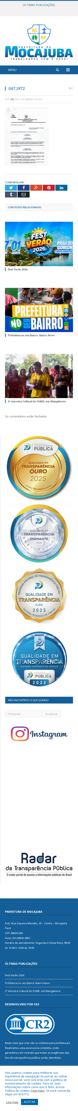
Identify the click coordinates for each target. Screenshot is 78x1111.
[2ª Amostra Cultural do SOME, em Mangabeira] (39, 376)
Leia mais (37, 1090)
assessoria (32, 1048)
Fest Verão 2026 (18, 269)
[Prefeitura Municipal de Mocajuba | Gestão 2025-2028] (39, 41)
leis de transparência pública (22, 1057)
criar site (29, 1043)
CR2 (12, 99)
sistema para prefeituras (54, 1043)
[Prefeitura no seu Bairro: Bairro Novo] (39, 310)
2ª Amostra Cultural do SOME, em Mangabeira (37, 401)
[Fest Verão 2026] (39, 244)
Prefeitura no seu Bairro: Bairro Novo (38, 9)
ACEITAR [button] (29, 1102)
